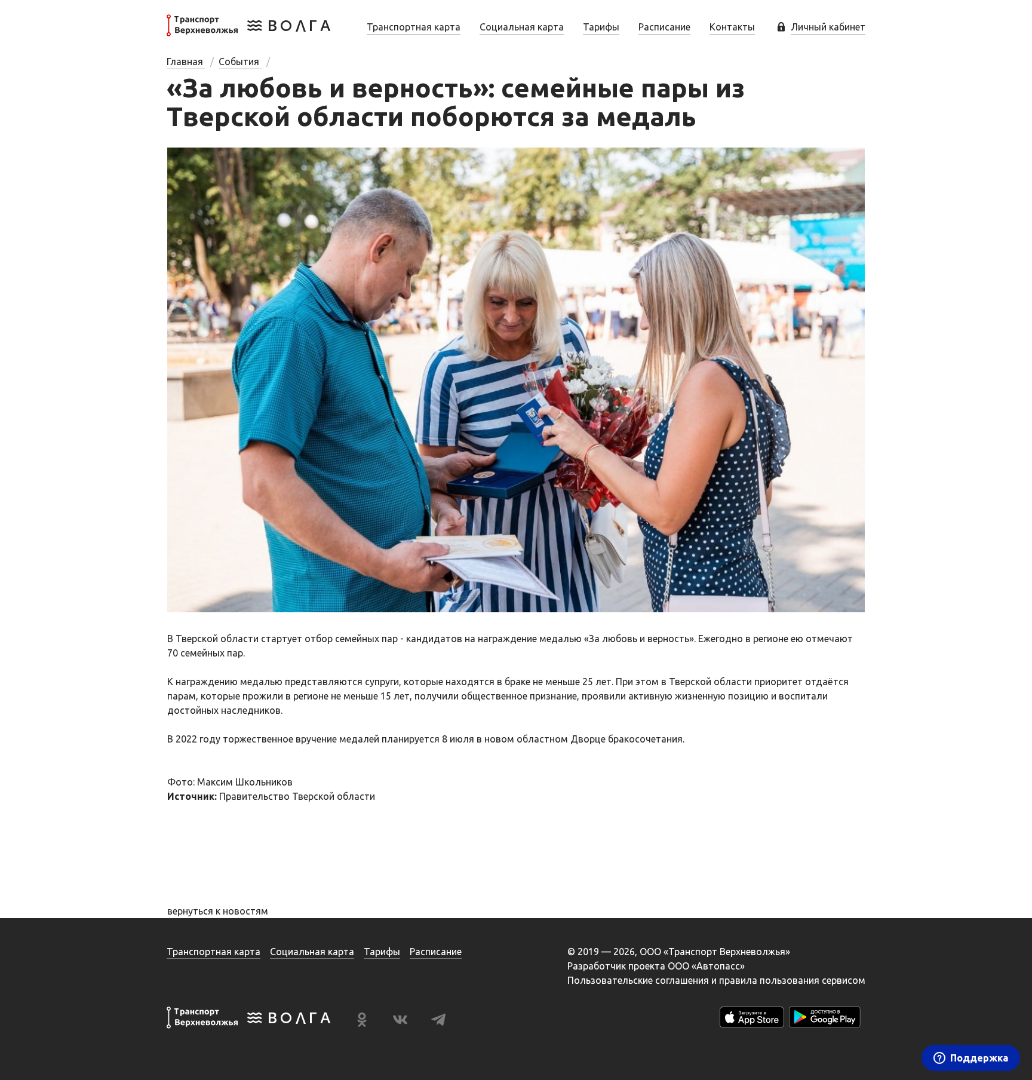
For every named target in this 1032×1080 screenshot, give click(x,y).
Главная (186, 61)
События (240, 61)
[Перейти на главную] (249, 32)
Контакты (732, 27)
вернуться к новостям (217, 911)
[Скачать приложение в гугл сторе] (825, 1019)
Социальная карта (522, 27)
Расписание (664, 27)
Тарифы (601, 27)
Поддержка (979, 1058)
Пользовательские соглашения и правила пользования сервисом (716, 980)
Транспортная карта (413, 27)
